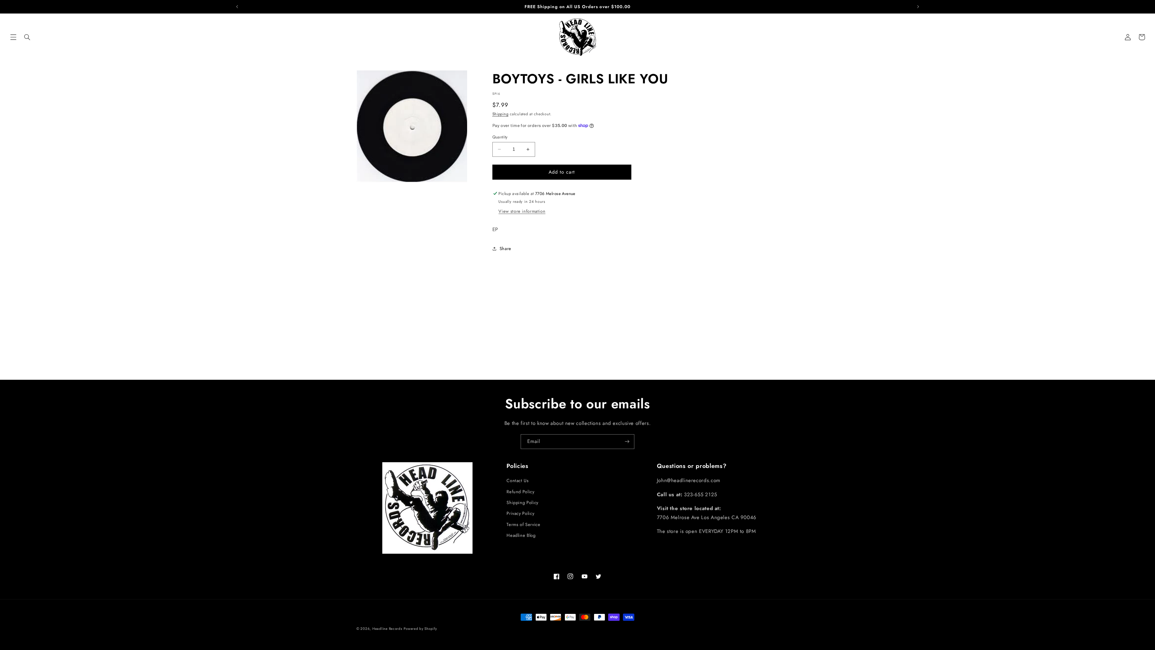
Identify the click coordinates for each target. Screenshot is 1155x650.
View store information (521, 211)
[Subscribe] (627, 441)
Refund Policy (520, 491)
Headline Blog (521, 535)
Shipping (500, 114)
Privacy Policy (520, 513)
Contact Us (517, 480)
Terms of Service (523, 524)
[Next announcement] (918, 6)
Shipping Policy (522, 502)
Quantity (500, 137)
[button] (13, 37)
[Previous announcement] (237, 6)
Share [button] (505, 248)
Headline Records (387, 628)
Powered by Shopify (420, 628)
